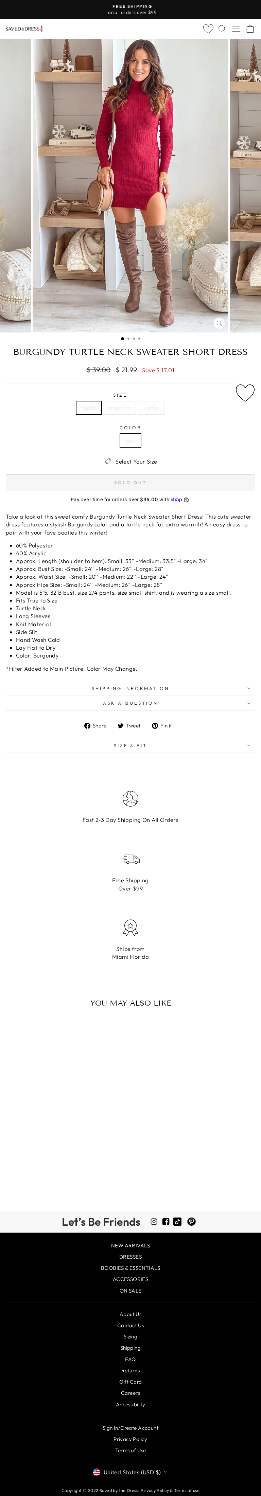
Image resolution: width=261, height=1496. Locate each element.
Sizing (130, 1336)
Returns (130, 1370)
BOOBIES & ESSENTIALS (130, 1268)
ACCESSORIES (131, 1279)
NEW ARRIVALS (130, 1245)
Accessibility (130, 1404)
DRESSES (130, 1257)
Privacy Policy (130, 1439)
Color (131, 427)
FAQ (130, 1359)
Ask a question (130, 703)
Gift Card (130, 1381)
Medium (119, 407)
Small (89, 407)
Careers (130, 1393)
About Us (130, 1314)
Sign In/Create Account (130, 1428)
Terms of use (186, 1490)
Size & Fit (130, 745)
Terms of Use (130, 1450)
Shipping (130, 1348)
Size (120, 395)
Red (130, 440)
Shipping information (131, 688)
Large (151, 407)
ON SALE (131, 1290)
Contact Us (130, 1325)
